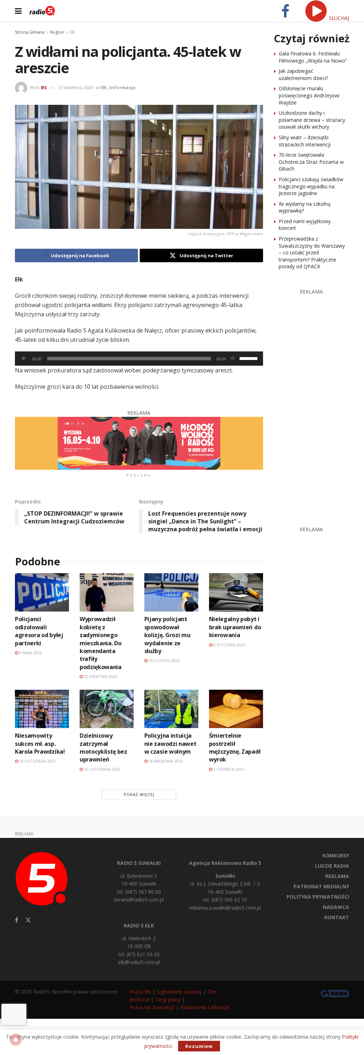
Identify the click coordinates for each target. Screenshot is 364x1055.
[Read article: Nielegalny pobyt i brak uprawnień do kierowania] (236, 592)
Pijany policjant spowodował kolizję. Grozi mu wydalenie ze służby (167, 635)
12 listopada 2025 (101, 769)
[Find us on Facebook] (16, 920)
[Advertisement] (319, 402)
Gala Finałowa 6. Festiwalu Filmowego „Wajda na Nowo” (313, 57)
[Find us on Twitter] (28, 920)
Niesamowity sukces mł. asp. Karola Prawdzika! (40, 743)
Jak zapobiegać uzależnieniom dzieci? (303, 74)
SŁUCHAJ (338, 18)
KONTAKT (336, 917)
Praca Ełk (140, 991)
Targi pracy (168, 999)
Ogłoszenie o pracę (179, 991)
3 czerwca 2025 (228, 769)
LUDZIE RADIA (332, 865)
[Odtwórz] (24, 358)
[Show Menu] (18, 10)
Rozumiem (199, 1046)
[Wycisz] (232, 358)
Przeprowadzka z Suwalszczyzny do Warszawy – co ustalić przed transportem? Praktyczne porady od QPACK (312, 252)
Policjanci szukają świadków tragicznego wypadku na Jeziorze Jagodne (311, 186)
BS (44, 87)
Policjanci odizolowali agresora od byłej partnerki (39, 631)
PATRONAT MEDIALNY (321, 886)
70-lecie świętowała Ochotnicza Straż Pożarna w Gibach (311, 161)
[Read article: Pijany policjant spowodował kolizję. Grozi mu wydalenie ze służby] (171, 592)
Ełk (72, 32)
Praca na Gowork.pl (152, 1007)
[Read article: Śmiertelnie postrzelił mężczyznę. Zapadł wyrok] (236, 709)
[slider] (249, 357)
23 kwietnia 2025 (75, 87)
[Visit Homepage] (42, 10)
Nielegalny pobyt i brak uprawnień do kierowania (235, 627)
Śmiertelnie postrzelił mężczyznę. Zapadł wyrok (235, 747)
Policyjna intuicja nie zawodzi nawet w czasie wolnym (170, 743)
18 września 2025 (165, 761)
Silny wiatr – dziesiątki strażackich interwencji (305, 141)
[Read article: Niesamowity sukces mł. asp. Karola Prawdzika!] (42, 709)
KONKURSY (335, 855)
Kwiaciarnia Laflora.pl (204, 1007)
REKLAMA (337, 876)
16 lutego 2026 (164, 660)
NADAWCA (336, 907)
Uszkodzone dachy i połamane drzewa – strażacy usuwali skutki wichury (312, 119)
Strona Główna (29, 32)
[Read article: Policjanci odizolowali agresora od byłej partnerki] (42, 592)
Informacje (122, 87)
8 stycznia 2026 (228, 644)
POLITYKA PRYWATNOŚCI (318, 896)
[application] (139, 358)
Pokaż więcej (139, 794)
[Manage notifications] (15, 1039)
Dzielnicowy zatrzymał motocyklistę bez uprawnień (103, 747)
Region (57, 32)
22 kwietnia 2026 (100, 676)
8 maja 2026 (30, 652)
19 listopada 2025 (36, 761)
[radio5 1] (139, 442)
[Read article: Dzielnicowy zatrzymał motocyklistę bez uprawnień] (107, 709)
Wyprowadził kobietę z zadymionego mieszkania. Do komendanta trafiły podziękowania (101, 643)
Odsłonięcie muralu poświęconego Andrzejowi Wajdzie (309, 95)
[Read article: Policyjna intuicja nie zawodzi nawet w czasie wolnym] (171, 709)
